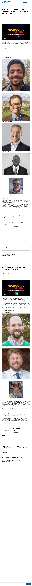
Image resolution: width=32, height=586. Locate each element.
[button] (2, 2)
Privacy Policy (3, 584)
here (13, 55)
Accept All (28, 584)
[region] (16, 584)
